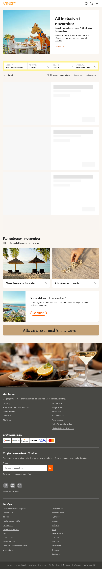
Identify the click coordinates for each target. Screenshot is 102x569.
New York (55, 541)
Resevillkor (56, 411)
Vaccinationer (57, 420)
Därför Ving (7, 420)
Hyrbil (5, 533)
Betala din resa (9, 541)
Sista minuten (57, 508)
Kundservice (57, 403)
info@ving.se (76, 565)
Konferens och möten (12, 521)
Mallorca (55, 525)
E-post (5, 463)
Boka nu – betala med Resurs (15, 545)
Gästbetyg (91, 75)
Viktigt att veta (57, 407)
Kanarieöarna (57, 533)
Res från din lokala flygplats (14, 508)
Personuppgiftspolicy (20, 565)
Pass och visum (58, 415)
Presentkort (8, 512)
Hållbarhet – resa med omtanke (16, 407)
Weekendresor (58, 512)
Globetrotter (66, 565)
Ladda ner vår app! (11, 491)
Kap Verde (56, 554)
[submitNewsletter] (50, 468)
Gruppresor (8, 525)
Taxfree (6, 516)
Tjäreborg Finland (54, 565)
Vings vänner (8, 550)
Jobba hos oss (9, 411)
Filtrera (54, 75)
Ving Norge (32, 565)
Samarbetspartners (11, 529)
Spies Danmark (42, 565)
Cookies (9, 565)
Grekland (55, 537)
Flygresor (55, 516)
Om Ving (6, 403)
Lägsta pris (78, 75)
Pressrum (7, 415)
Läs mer (58, 46)
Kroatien (55, 550)
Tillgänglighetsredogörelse (63, 428)
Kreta (54, 529)
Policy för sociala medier (62, 424)
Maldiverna (56, 545)
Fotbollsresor (8, 537)
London (55, 521)
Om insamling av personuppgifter (17, 474)
